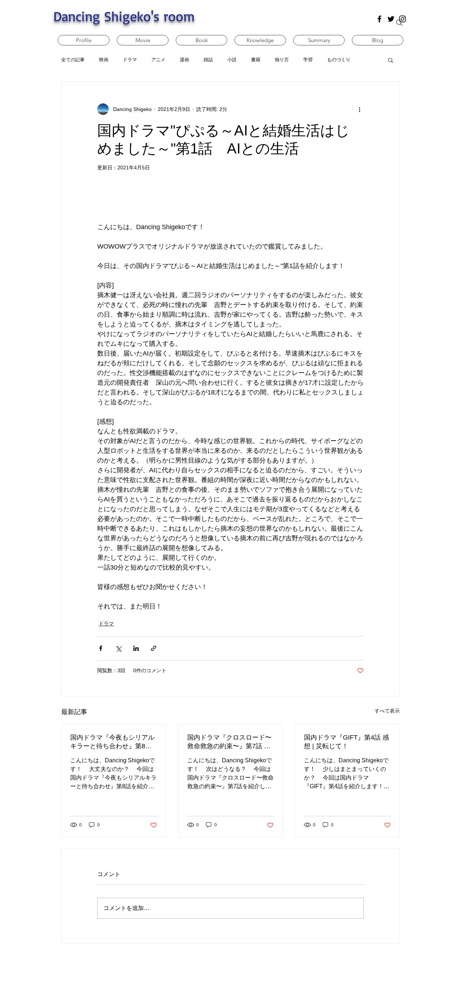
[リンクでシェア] (153, 648)
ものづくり (338, 59)
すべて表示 (387, 711)
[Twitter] (390, 18)
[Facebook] (379, 18)
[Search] (399, 22)
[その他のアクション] (359, 109)
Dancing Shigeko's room (124, 16)
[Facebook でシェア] (100, 648)
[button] (390, 60)
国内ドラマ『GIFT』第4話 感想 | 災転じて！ (346, 742)
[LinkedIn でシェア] (136, 648)
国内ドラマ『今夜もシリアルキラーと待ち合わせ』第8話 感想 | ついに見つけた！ (112, 742)
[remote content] (230, 205)
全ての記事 (73, 59)
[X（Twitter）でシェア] (118, 648)
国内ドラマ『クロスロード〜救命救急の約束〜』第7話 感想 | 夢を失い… (229, 742)
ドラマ (106, 623)
